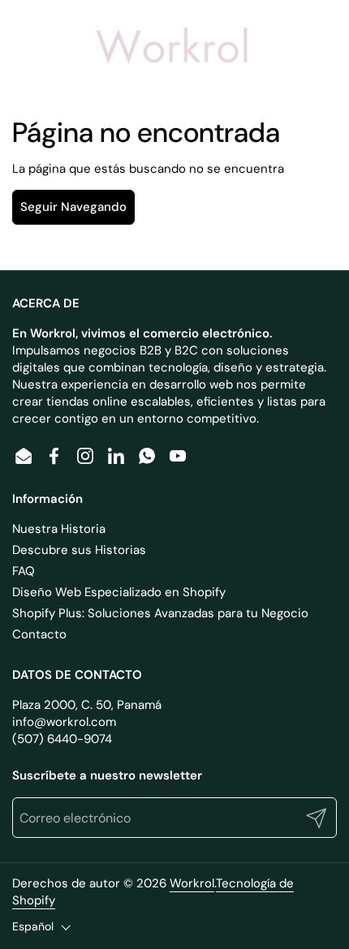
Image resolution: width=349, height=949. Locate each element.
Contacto (39, 634)
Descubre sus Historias (79, 550)
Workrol (192, 883)
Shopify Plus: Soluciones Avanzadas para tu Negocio (160, 613)
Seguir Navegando (73, 207)
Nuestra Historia (59, 529)
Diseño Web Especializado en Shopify (119, 592)
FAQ (23, 571)
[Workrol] (172, 48)
